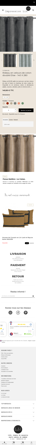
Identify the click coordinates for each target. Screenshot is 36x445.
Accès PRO (3, 358)
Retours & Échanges (6, 355)
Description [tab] (5, 119)
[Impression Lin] (18, 9)
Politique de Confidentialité (7, 382)
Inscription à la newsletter (7, 371)
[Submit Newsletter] (33, 296)
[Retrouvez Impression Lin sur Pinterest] (25, 312)
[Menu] (2, 10)
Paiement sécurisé (5, 384)
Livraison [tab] (11, 119)
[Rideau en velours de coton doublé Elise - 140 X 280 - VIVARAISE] (18, 33)
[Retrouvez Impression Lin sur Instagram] (10, 312)
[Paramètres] (33, 10)
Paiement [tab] (16, 119)
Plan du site (4, 386)
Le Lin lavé (3, 393)
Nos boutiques (4, 367)
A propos (3, 366)
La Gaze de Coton (5, 397)
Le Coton (3, 395)
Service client (4, 356)
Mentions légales (5, 380)
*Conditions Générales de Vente (8, 378)
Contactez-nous (4, 369)
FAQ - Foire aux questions (7, 353)
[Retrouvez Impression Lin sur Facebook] (18, 312)
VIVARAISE (6, 70)
